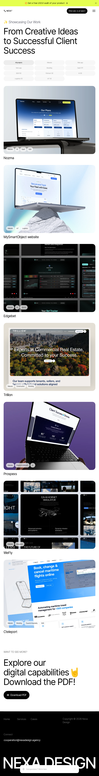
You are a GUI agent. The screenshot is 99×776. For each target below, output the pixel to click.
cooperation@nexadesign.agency (22, 740)
